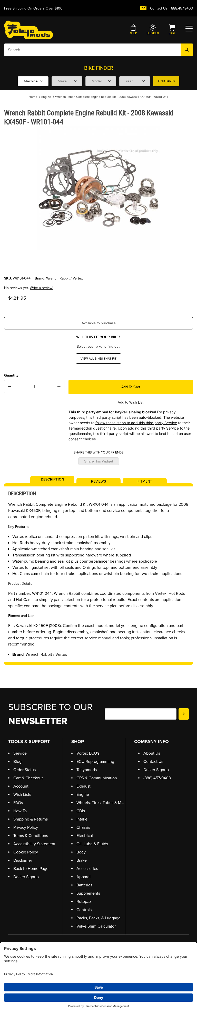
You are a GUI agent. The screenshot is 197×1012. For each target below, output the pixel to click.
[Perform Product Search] (187, 49)
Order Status (24, 770)
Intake (81, 819)
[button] (133, 30)
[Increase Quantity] (59, 386)
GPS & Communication (96, 778)
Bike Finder (98, 68)
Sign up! (184, 714)
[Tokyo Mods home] (28, 29)
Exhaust (83, 786)
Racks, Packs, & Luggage (98, 918)
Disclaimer (22, 860)
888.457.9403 (182, 8)
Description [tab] (52, 479)
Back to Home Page (30, 868)
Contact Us (159, 8)
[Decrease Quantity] (9, 386)
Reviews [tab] (98, 481)
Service (20, 753)
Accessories (87, 868)
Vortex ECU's (88, 753)
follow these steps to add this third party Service (136, 423)
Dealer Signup (26, 877)
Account (20, 786)
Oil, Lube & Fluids (92, 844)
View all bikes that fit (98, 358)
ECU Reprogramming (95, 761)
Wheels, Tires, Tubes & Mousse (104, 803)
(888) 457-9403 (157, 778)
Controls (84, 910)
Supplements (88, 893)
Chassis (83, 827)
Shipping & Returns (30, 819)
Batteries (84, 885)
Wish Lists (22, 794)
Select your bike (89, 346)
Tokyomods (86, 770)
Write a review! (41, 288)
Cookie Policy (25, 852)
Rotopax (83, 901)
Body (81, 852)
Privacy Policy (25, 827)
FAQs (18, 803)
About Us (151, 753)
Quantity (11, 375)
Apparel (83, 877)
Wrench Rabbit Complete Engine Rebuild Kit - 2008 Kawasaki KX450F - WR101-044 (111, 96)
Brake (81, 860)
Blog (17, 761)
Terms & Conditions (30, 836)
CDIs (80, 811)
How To (20, 811)
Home (33, 96)
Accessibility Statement (34, 844)
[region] (98, 263)
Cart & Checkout (28, 778)
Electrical (84, 836)
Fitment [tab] (144, 481)
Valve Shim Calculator (96, 926)
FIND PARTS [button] (166, 81)
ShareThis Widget (98, 461)
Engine (46, 96)
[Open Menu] (189, 28)
